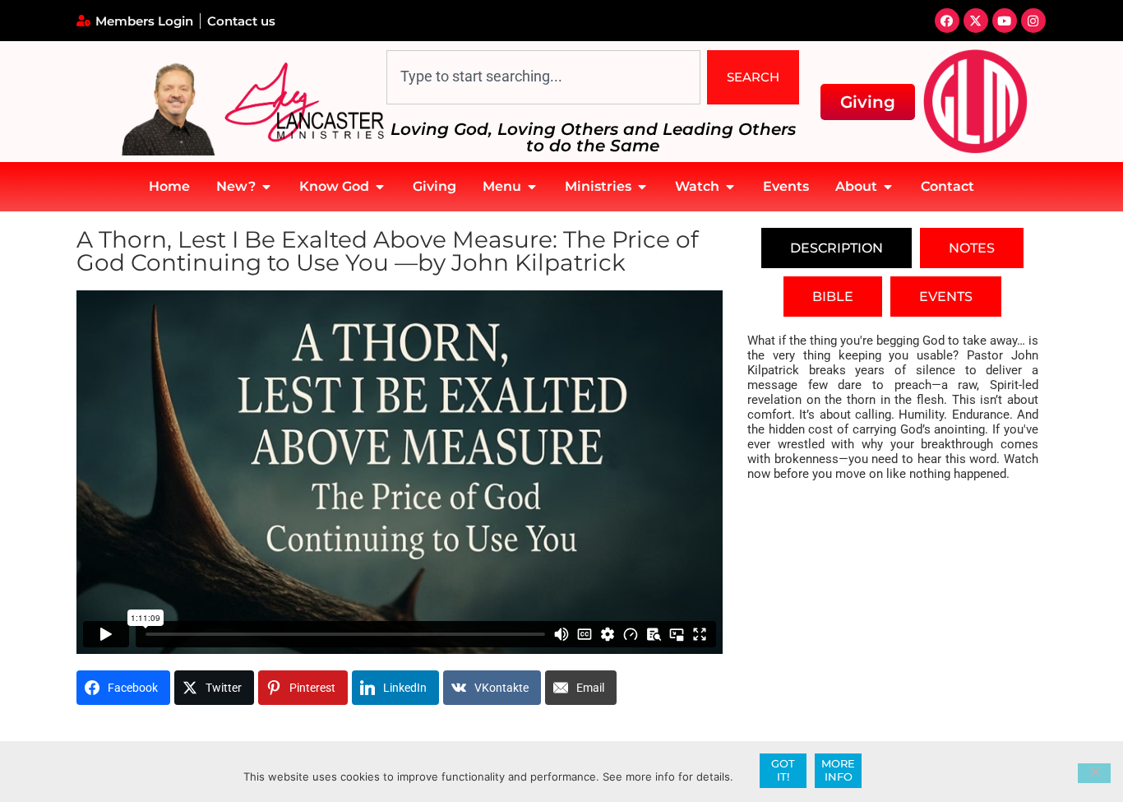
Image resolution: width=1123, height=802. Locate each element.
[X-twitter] (976, 20)
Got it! (783, 770)
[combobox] (543, 77)
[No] (1094, 773)
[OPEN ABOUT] (887, 187)
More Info (838, 770)
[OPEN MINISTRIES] (642, 187)
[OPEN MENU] (531, 187)
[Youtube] (1004, 20)
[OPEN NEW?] (266, 187)
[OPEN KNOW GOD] (379, 187)
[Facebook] (947, 20)
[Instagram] (1033, 20)
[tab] (836, 248)
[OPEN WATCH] (730, 187)
